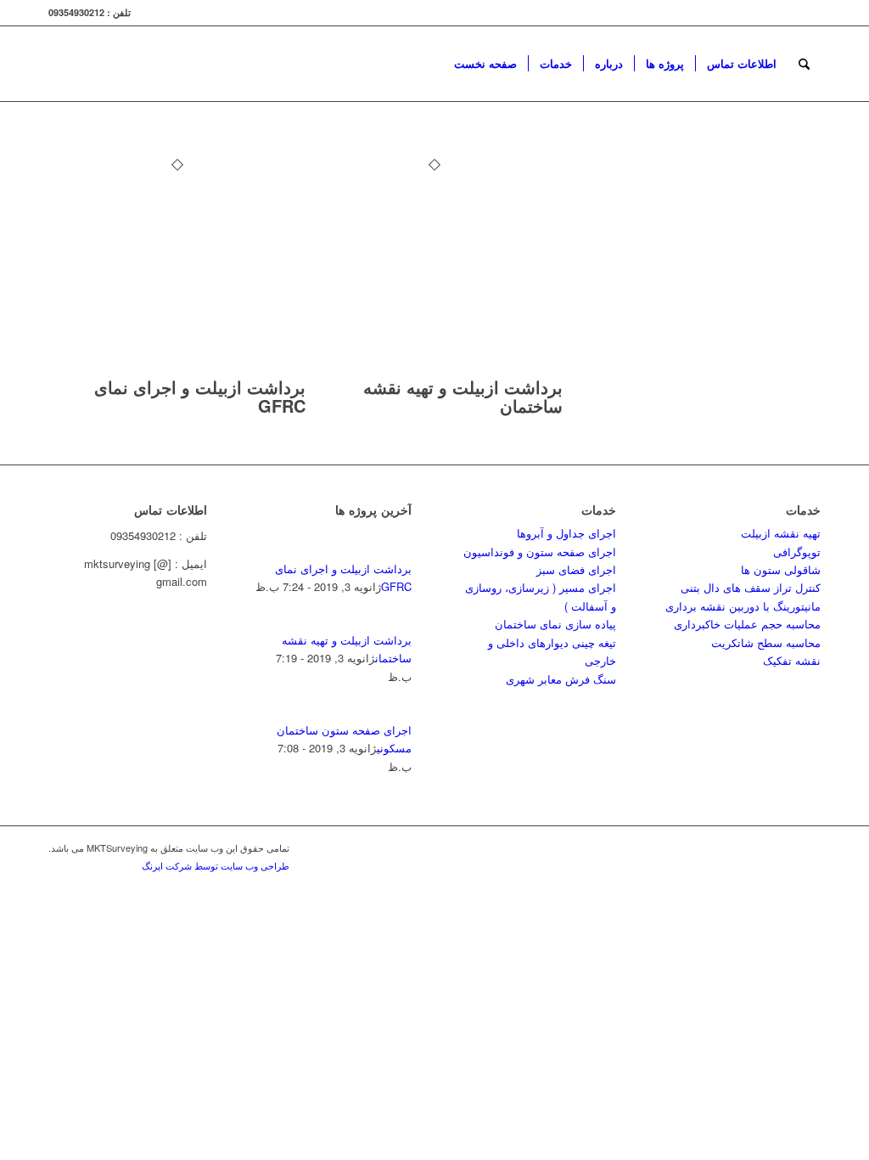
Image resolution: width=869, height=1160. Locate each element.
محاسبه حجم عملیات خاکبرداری (747, 624)
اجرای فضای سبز (576, 569)
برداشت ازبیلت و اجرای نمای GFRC (200, 396)
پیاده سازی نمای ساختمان (555, 624)
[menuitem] (485, 63)
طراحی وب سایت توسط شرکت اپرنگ (215, 865)
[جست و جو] (804, 63)
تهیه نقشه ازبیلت (781, 533)
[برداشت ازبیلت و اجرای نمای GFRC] (177, 369)
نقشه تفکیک (792, 660)
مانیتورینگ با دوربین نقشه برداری (743, 606)
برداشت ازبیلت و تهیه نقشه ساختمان (463, 396)
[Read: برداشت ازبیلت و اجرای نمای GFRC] (396, 550)
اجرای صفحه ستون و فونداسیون (539, 551)
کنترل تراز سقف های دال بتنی (751, 587)
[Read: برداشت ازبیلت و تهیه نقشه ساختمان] (396, 621)
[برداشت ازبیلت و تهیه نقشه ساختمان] (434, 369)
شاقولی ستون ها (781, 569)
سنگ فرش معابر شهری (561, 679)
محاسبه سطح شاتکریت (766, 642)
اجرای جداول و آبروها (566, 533)
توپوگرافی (797, 551)
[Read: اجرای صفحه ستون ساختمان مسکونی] (396, 711)
